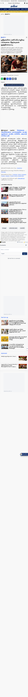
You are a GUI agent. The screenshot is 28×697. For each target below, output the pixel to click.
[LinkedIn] (10, 79)
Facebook (15, 174)
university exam (13, 228)
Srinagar (4, 228)
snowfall (22, 228)
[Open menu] (1, 3)
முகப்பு (5, 9)
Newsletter (19, 168)
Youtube (3, 176)
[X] (5, 79)
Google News (21, 176)
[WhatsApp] (2, 79)
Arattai (15, 176)
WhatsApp (3, 172)
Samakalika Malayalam (22, 0)
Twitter (19, 174)
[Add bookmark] (26, 37)
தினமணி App (21, 178)
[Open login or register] (27, 3)
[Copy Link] (15, 79)
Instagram (24, 174)
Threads (12, 176)
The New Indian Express (5, 0)
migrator (3, 82)
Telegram (7, 176)
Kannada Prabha (14, 0)
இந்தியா (3, 37)
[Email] (13, 79)
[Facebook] (7, 79)
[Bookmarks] (25, 3)
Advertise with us (8, 34)
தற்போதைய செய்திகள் (14, 9)
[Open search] (3, 3)
